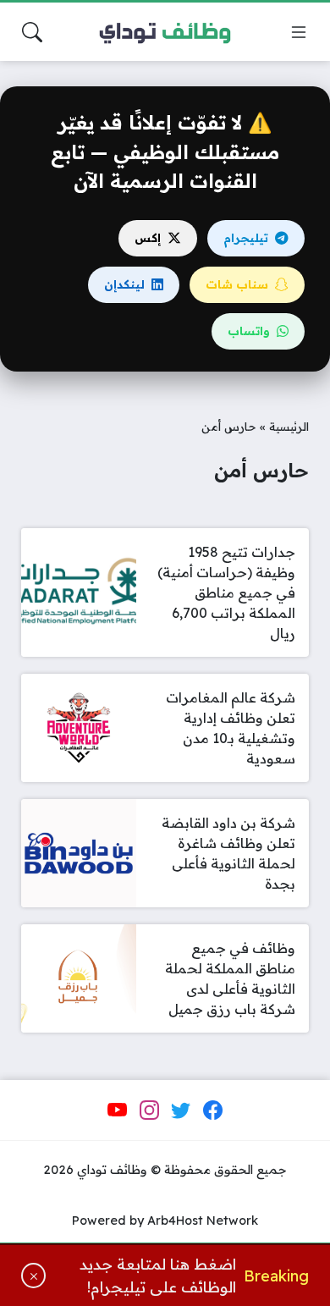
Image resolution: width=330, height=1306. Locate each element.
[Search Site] (32, 32)
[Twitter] (181, 1110)
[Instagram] (148, 1110)
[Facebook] (212, 1110)
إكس (148, 237)
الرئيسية (289, 426)
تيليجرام (245, 237)
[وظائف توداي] (165, 32)
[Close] (33, 1275)
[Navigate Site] (298, 32)
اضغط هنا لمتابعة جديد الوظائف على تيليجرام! (158, 1275)
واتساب (249, 331)
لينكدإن (124, 284)
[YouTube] (117, 1110)
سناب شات (237, 284)
